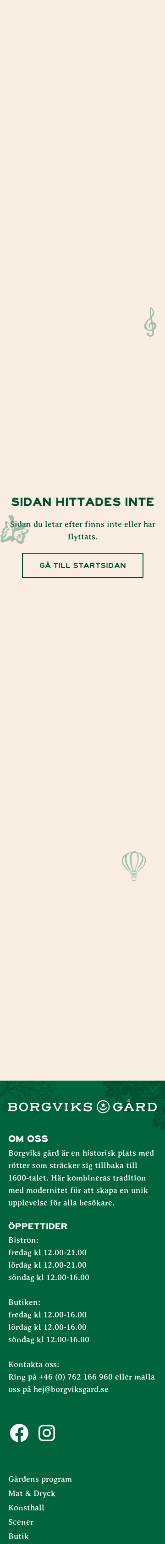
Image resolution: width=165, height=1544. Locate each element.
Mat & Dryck (31, 1494)
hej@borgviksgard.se (71, 1390)
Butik (18, 1536)
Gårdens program (40, 1479)
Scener (20, 1522)
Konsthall (26, 1508)
